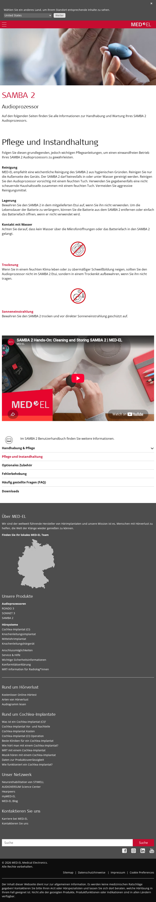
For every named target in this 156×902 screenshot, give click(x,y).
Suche (143, 843)
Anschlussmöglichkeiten (17, 650)
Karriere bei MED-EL (15, 818)
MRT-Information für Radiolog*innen (25, 669)
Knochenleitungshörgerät (18, 643)
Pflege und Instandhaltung (22, 457)
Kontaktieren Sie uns (15, 823)
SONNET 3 (8, 613)
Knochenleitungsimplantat (19, 634)
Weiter (59, 15)
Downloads (10, 491)
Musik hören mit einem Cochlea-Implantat (29, 755)
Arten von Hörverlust (15, 699)
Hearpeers (8, 791)
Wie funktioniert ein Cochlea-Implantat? (27, 764)
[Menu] (4, 24)
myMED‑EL (8, 796)
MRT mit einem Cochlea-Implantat (23, 750)
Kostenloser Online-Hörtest (19, 695)
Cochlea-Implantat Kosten (18, 731)
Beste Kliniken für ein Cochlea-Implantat (27, 741)
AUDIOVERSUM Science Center (21, 787)
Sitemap (68, 872)
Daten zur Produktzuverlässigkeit (23, 760)
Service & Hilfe (11, 655)
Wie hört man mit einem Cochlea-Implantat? (30, 745)
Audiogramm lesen (14, 704)
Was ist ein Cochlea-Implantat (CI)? (24, 722)
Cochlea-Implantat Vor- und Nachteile (26, 726)
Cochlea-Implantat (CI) (16, 629)
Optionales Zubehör (17, 465)
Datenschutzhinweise (91, 872)
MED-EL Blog (10, 801)
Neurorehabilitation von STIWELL (23, 782)
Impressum (118, 872)
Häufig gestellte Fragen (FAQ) (24, 482)
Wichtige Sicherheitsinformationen (24, 660)
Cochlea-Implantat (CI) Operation (23, 736)
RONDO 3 (8, 608)
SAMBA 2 (7, 618)
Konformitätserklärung (16, 664)
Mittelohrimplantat (14, 639)
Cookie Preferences (142, 872)
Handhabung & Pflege (18, 448)
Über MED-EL (14, 517)
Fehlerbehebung (14, 474)
